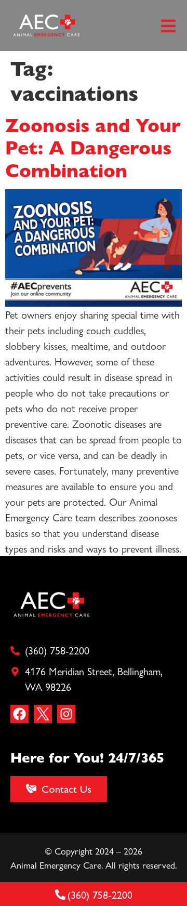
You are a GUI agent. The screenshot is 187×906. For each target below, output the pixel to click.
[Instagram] (66, 714)
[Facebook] (19, 714)
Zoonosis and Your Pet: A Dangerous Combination (93, 146)
